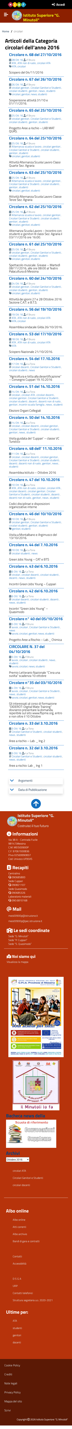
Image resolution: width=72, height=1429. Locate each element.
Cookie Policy (12, 1365)
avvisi (15, 627)
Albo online (19, 1220)
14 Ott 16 (17, 392)
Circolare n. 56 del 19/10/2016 (35, 309)
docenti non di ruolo (49, 401)
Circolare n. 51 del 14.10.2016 (34, 386)
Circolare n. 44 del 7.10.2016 (33, 545)
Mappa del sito (13, 1401)
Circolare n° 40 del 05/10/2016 (36, 619)
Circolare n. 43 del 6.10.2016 (33, 566)
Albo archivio (20, 1234)
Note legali (10, 1383)
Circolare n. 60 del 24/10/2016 (35, 278)
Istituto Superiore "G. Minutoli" (41, 17)
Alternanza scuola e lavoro (26, 146)
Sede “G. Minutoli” (18, 936)
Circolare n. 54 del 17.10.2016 (34, 359)
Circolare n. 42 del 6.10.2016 (33, 591)
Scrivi (7, 1410)
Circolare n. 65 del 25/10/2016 (35, 110)
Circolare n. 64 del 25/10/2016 (35, 138)
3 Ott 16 (16, 728)
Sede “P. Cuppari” (17, 940)
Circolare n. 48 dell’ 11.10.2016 (35, 448)
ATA (14, 63)
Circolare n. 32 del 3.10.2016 (33, 748)
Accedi (60, 4)
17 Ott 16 (17, 364)
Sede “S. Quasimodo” (20, 944)
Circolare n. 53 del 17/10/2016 (35, 334)
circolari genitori (20, 88)
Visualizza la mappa (17, 962)
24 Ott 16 (17, 284)
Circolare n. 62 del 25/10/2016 (35, 207)
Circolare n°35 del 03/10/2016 (35, 683)
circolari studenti (18, 91)
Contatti (17, 1256)
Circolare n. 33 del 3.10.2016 (33, 723)
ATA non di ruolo (27, 63)
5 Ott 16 (16, 624)
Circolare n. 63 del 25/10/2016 (35, 172)
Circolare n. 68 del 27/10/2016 (35, 55)
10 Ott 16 (17, 485)
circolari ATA (44, 63)
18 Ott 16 (17, 339)
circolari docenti (20, 367)
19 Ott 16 (17, 314)
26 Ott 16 (17, 84)
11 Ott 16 (17, 454)
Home (5, 31)
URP (15, 1286)
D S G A (17, 1279)
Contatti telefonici (23, 1293)
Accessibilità (19, 1264)
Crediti (8, 1374)
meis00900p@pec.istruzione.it (25, 921)
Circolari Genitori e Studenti (46, 88)
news (42, 91)
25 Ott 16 (17, 116)
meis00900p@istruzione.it (23, 916)
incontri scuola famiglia (31, 404)
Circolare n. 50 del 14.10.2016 (34, 417)
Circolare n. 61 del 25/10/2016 (35, 244)
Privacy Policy (12, 1392)
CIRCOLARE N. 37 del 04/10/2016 (27, 649)
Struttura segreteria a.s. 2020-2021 (33, 1300)
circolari (21, 66)
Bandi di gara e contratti (26, 1241)
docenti (33, 401)
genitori (33, 91)
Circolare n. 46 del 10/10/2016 (35, 514)
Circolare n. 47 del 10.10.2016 (34, 479)
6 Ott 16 (16, 572)
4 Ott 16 (16, 688)
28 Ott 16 (17, 60)
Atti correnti (19, 1227)
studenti (50, 91)
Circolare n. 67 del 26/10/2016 (35, 79)
